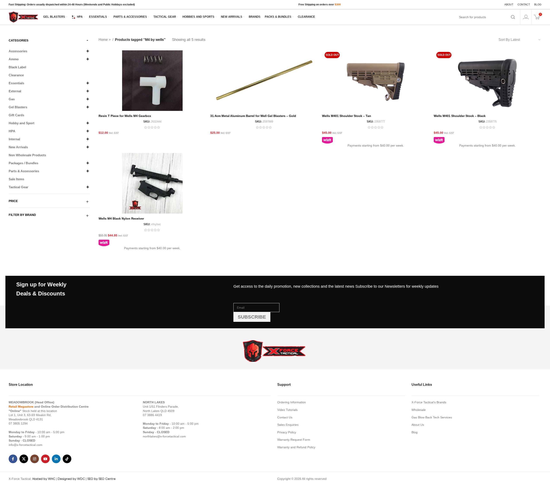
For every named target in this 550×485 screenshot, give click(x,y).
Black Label (17, 67)
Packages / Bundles (23, 163)
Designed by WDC (71, 478)
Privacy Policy (286, 432)
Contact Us (284, 417)
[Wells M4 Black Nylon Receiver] (152, 183)
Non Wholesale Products (27, 155)
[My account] (525, 17)
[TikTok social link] (67, 459)
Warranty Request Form (293, 439)
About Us (417, 424)
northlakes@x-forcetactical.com (164, 436)
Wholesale (418, 410)
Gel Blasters (18, 107)
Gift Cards (16, 115)
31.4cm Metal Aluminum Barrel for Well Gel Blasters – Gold (253, 116)
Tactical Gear (18, 187)
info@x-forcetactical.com (25, 445)
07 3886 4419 (152, 415)
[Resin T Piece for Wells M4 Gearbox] (152, 80)
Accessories (18, 51)
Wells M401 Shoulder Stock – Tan (346, 116)
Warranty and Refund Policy (296, 447)
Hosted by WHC (43, 478)
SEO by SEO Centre (101, 478)
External (15, 91)
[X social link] (23, 459)
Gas (12, 99)
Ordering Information (291, 402)
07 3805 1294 (18, 423)
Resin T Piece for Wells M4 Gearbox (125, 116)
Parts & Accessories (24, 171)
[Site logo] (24, 16)
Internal (14, 139)
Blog (414, 432)
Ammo (14, 59)
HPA (12, 131)
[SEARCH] (513, 17)
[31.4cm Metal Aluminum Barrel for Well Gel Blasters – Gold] (264, 80)
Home (104, 39)
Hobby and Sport (21, 123)
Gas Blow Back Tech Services (431, 417)
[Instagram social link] (34, 459)
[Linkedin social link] (56, 459)
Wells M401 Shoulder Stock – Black (460, 116)
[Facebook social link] (13, 459)
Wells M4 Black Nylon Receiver (121, 218)
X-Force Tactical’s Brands (428, 402)
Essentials (16, 83)
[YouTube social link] (45, 459)
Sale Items (16, 179)
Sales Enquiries (287, 424)
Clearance (16, 75)
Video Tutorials (287, 410)
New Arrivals (18, 147)
